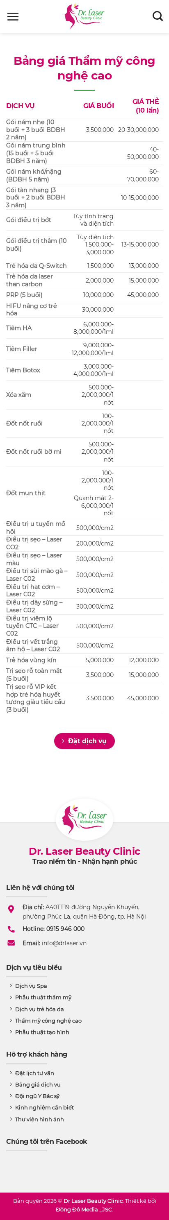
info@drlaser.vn (64, 943)
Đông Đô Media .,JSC (84, 1209)
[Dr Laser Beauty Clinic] (84, 16)
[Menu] (13, 16)
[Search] (158, 16)
